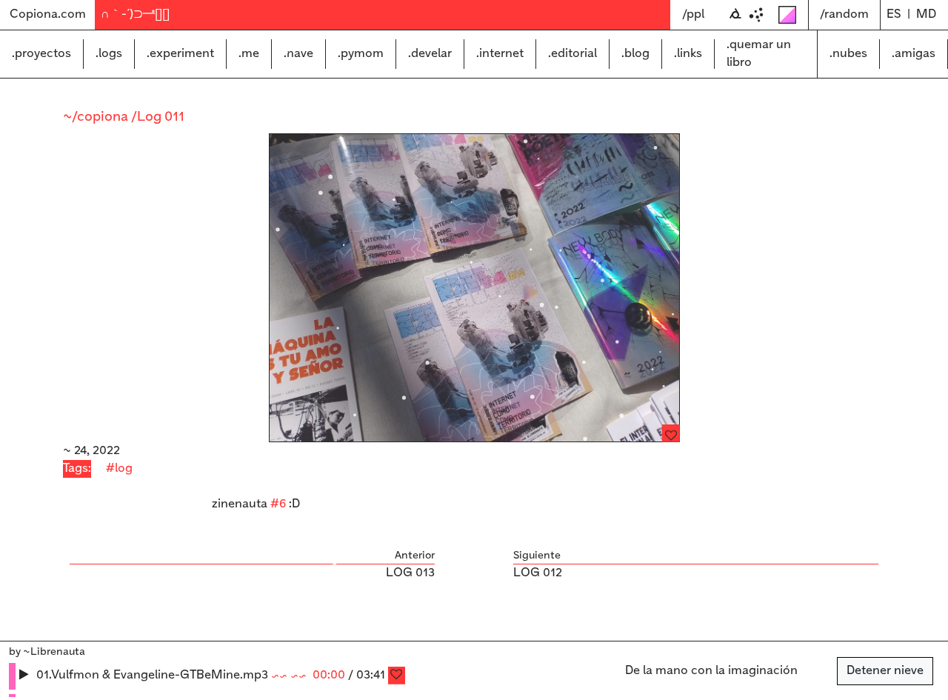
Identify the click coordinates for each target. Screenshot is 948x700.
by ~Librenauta (47, 652)
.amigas (913, 53)
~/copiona (97, 117)
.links (688, 53)
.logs (109, 53)
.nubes (848, 53)
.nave (298, 53)
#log (119, 468)
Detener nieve (885, 670)
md (926, 14)
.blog (635, 53)
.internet (500, 53)
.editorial (572, 53)
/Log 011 (157, 117)
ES (894, 14)
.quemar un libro (759, 53)
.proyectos (41, 53)
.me (248, 53)
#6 (278, 504)
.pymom (361, 53)
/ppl (693, 14)
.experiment (180, 53)
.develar (430, 53)
